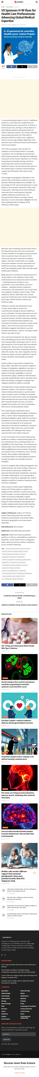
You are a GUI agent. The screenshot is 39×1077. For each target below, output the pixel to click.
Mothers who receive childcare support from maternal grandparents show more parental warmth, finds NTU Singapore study (14, 876)
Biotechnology (6, 1003)
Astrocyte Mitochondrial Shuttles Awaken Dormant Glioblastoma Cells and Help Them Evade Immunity (17, 833)
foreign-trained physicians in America (13, 554)
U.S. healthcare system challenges (12, 579)
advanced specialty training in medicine (18, 548)
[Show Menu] (2, 2)
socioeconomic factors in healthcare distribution (17, 573)
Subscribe (6, 1039)
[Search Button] (37, 2)
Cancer (3, 1011)
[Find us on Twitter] (5, 955)
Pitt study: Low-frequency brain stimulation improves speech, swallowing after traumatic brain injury (18, 795)
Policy (22, 1003)
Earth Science (5, 1019)
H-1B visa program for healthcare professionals (16, 559)
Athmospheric (5, 998)
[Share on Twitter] (22, 66)
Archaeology (5, 996)
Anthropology (5, 993)
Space (22, 1014)
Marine (22, 993)
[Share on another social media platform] (33, 66)
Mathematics (24, 996)
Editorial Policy (25, 991)
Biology (3, 1001)
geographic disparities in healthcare (13, 557)
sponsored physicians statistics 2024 (13, 576)
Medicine (17, 7)
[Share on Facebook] (11, 66)
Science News (9, 7)
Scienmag (7, 1054)
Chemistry (4, 1014)
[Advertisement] (19, 72)
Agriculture (4, 991)
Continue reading (19, 1073)
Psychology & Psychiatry (28, 1006)
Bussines (4, 1009)
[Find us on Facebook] (1, 955)
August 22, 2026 (5, 651)
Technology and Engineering (25, 1017)
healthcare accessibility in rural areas (13, 562)
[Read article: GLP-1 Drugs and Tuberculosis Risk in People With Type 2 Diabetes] (19, 631)
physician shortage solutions (11, 568)
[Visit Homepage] (19, 2)
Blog (2, 1006)
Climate (3, 1016)
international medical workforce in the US (14, 565)
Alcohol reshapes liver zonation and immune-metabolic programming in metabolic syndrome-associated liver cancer (18, 684)
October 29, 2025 (6, 25)
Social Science (24, 1011)
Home (2, 7)
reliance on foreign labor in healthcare (14, 570)
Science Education (26, 1009)
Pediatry (23, 1001)
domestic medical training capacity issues (15, 551)
